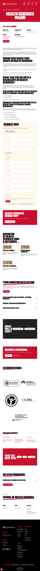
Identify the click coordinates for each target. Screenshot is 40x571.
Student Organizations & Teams (7, 440)
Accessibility (19, 547)
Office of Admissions (6, 436)
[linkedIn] (7, 549)
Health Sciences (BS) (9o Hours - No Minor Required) (17, 298)
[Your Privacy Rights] (1, 569)
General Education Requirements (14, 303)
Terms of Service (28, 203)
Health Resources (31, 564)
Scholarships (29, 436)
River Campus (20, 531)
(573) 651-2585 (5, 507)
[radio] (6, 197)
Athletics (26, 531)
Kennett (18, 533)
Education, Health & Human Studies (6, 37)
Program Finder (16, 9)
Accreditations (27, 537)
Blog (25, 535)
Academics (9, 9)
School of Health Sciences (19, 36)
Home (4, 9)
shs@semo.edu (17, 507)
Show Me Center (28, 539)
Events (26, 533)
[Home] (10, 3)
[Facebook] (3, 549)
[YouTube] (9, 549)
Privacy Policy (23, 203)
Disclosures (19, 554)
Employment (19, 545)
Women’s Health (24, 564)
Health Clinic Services (16, 564)
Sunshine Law (20, 556)
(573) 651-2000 (5, 542)
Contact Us (4, 544)
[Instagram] (5, 549)
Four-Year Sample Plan (11, 308)
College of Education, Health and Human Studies (32, 440)
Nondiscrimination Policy (22, 550)
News (26, 529)
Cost (15, 436)
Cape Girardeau (20, 529)
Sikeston (19, 535)
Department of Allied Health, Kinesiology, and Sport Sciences (19, 440)
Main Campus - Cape (30, 31)
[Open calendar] (33, 149)
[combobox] (20, 162)
